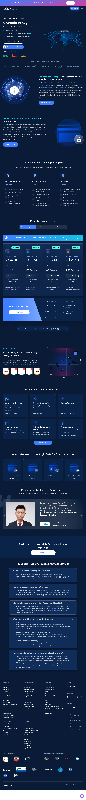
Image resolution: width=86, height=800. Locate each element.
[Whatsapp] (67, 707)
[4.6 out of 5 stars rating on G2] (14, 55)
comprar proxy (52, 608)
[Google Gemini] (74, 697)
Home (4, 18)
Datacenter (62, 88)
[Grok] (80, 697)
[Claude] (77, 697)
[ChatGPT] (67, 697)
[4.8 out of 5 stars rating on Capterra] (23, 55)
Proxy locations (12, 18)
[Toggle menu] (82, 8)
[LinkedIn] (67, 686)
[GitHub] (74, 686)
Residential (43, 88)
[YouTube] (70, 686)
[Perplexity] (70, 697)
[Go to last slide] (4, 515)
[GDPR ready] (5, 775)
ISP (54, 88)
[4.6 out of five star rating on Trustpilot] (5, 55)
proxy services (14, 364)
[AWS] (6, 758)
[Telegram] (74, 707)
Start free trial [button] (74, 8)
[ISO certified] (70, 769)
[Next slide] (81, 515)
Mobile (50, 88)
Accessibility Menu (8, 785)
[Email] (70, 707)
